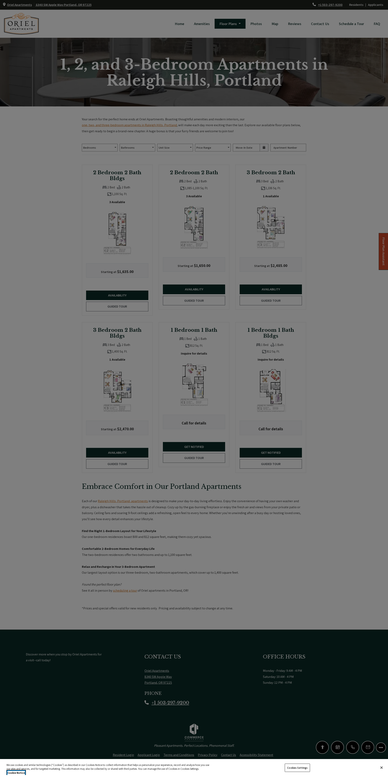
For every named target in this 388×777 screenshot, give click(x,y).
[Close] (381, 767)
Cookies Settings (297, 767)
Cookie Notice (16, 773)
